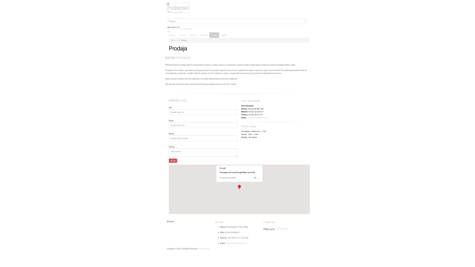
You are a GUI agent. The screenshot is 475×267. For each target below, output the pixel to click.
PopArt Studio (204, 248)
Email (171, 120)
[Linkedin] (190, 27)
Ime (170, 107)
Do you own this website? (227, 178)
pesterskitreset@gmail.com (257, 117)
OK (255, 178)
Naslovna (174, 40)
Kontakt (224, 35)
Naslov (171, 133)
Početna (172, 35)
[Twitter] (186, 27)
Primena (193, 35)
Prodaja (214, 35)
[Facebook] (182, 27)
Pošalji (173, 160)
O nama (182, 35)
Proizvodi (203, 35)
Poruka (171, 146)
